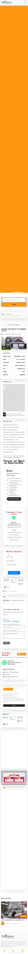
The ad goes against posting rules (14, 700)
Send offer (6, 643)
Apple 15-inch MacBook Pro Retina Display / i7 (14, 921)
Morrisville (18, 334)
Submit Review (14, 572)
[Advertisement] (14, 750)
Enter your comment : (11, 630)
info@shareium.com (11, 677)
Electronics (15, 925)
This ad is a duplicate (11, 697)
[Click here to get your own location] (25, 300)
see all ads (11, 664)
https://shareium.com (12, 672)
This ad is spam (9, 695)
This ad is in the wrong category (14, 698)
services (14, 591)
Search (14, 304)
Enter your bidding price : (12, 624)
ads (10, 591)
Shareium (10, 661)
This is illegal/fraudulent (12, 693)
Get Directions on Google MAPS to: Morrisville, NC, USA (15, 414)
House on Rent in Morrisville (13, 330)
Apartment (9, 314)
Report (14, 705)
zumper (22, 374)
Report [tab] (9, 689)
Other (6, 702)
